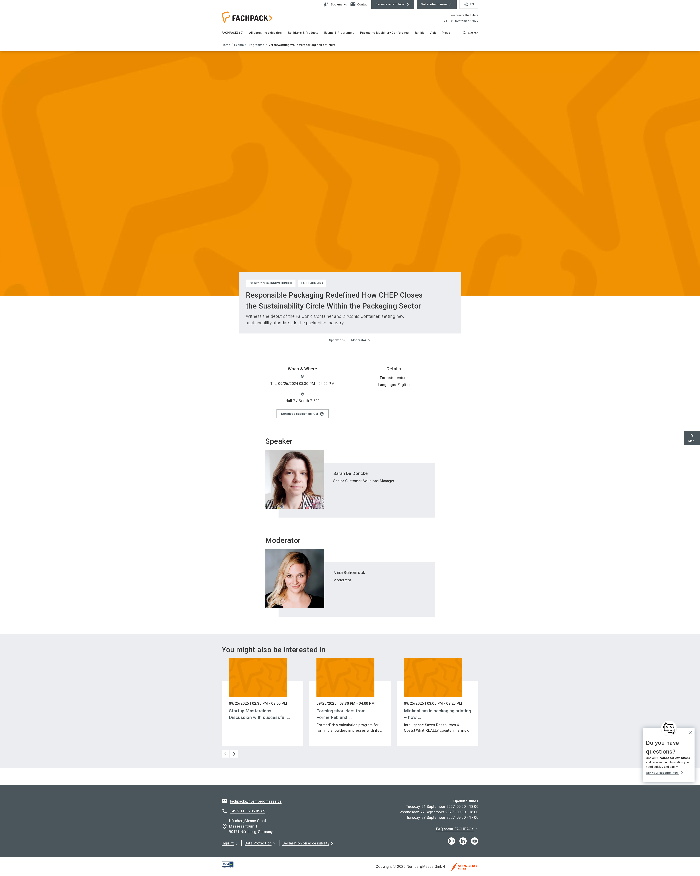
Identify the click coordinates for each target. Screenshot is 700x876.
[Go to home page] (251, 14)
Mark (691, 438)
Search (470, 33)
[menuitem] (235, 33)
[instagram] (451, 841)
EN (469, 4)
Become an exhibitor (390, 4)
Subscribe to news (434, 4)
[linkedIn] (463, 841)
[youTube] (474, 841)
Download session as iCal (302, 414)
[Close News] (669, 728)
